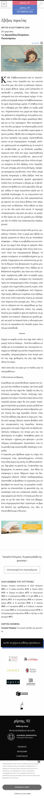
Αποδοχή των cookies (22, 787)
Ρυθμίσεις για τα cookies (22, 793)
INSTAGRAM (22, 752)
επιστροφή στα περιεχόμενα (22, 569)
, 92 (22, 721)
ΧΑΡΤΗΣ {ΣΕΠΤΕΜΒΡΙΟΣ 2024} (15, 27)
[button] (39, 761)
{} (7, 31)
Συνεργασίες (22, 756)
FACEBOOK (22, 747)
